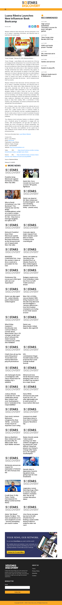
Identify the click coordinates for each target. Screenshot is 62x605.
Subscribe (17, 592)
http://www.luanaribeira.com (17, 147)
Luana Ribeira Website (25, 134)
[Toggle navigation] (5, 9)
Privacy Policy (35, 571)
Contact (34, 575)
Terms (33, 568)
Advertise (34, 573)
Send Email (11, 140)
